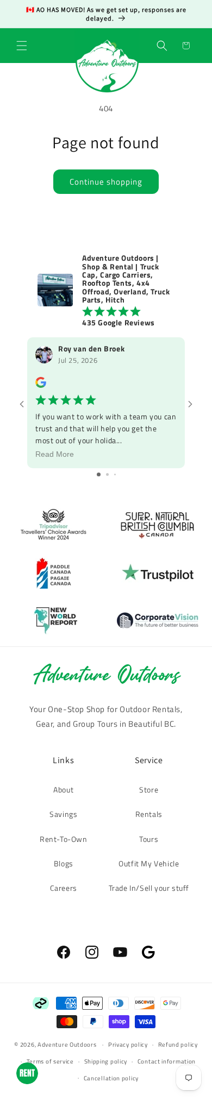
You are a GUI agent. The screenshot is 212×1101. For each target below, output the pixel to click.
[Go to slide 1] (99, 474)
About (63, 789)
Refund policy (178, 1044)
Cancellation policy (111, 1078)
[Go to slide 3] (115, 474)
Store (148, 789)
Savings (63, 814)
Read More (54, 454)
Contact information (167, 1061)
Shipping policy (106, 1061)
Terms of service (50, 1061)
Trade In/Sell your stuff (149, 888)
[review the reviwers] (40, 385)
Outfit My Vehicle (149, 863)
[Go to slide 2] (107, 474)
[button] (22, 46)
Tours (148, 839)
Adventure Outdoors (67, 1044)
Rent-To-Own (64, 839)
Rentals (149, 814)
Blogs (63, 863)
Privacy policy (128, 1044)
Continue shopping (106, 181)
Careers (63, 888)
